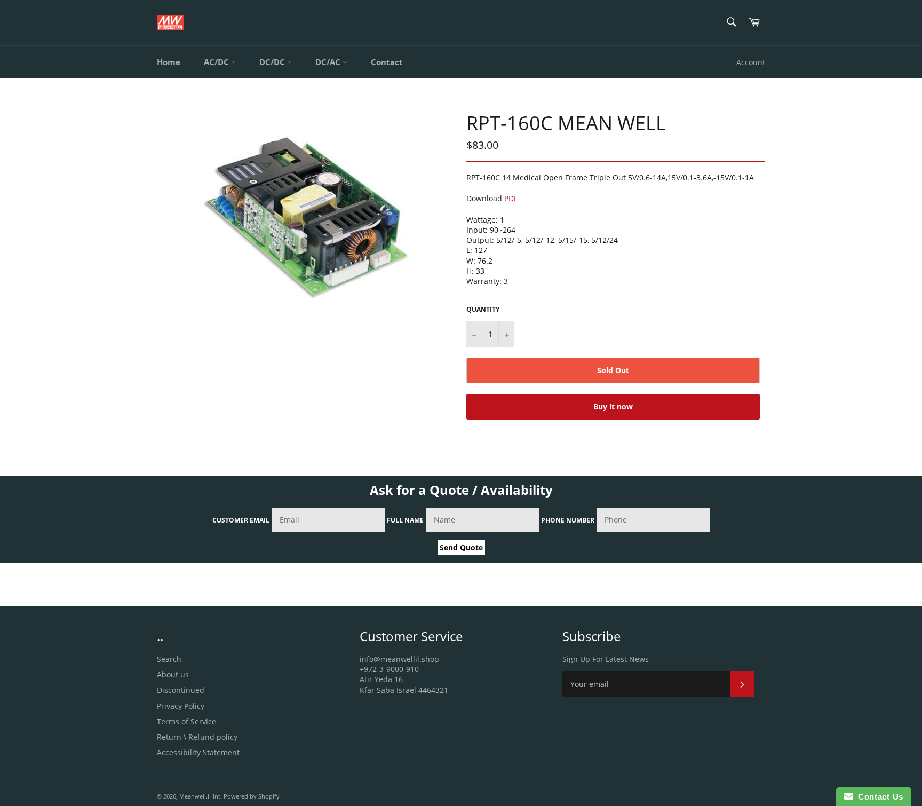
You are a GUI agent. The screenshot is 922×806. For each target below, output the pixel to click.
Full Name (405, 520)
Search (169, 659)
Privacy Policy (180, 706)
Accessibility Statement (198, 752)
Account (750, 62)
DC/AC (329, 62)
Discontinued (180, 690)
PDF (511, 198)
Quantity (482, 309)
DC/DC (273, 62)
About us (173, 674)
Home (168, 62)
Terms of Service (186, 721)
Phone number (567, 520)
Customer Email (240, 520)
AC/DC (217, 62)
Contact (387, 62)
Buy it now (613, 406)
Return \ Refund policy (197, 737)
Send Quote (461, 547)
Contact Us (878, 796)
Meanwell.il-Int (199, 796)
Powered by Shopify (252, 796)
